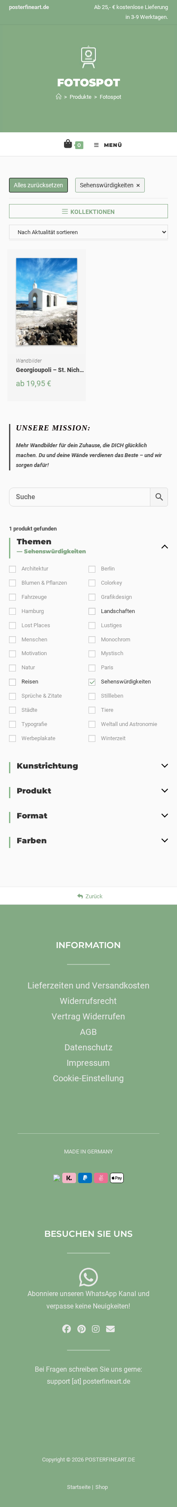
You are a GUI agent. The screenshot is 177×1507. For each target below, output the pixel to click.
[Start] (58, 97)
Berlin (108, 568)
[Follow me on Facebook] (66, 1329)
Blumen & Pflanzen (44, 583)
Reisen (29, 681)
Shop (101, 1487)
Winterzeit (113, 738)
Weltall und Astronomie (129, 724)
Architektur (34, 568)
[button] (81, 286)
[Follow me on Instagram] (96, 1329)
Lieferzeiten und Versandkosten (88, 985)
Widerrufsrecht (88, 1001)
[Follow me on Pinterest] (81, 1329)
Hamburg (32, 611)
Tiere (107, 710)
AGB (88, 1032)
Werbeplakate (38, 738)
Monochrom (115, 639)
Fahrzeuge (34, 597)
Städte (29, 710)
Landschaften (118, 611)
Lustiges (111, 625)
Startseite (79, 1487)
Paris (107, 667)
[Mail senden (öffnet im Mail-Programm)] (110, 1329)
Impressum (88, 1063)
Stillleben (112, 695)
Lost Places (35, 625)
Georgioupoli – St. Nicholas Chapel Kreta (72, 369)
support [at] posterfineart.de (88, 1381)
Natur (28, 667)
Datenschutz (88, 1047)
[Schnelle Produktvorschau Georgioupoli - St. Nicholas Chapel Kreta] (81, 264)
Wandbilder (29, 361)
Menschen (34, 639)
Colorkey (111, 583)
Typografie (34, 724)
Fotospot (110, 97)
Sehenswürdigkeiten (126, 681)
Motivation (34, 653)
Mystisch (112, 653)
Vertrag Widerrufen (88, 1016)
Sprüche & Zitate (41, 695)
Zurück (94, 896)
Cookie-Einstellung (88, 1078)
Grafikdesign (116, 597)
